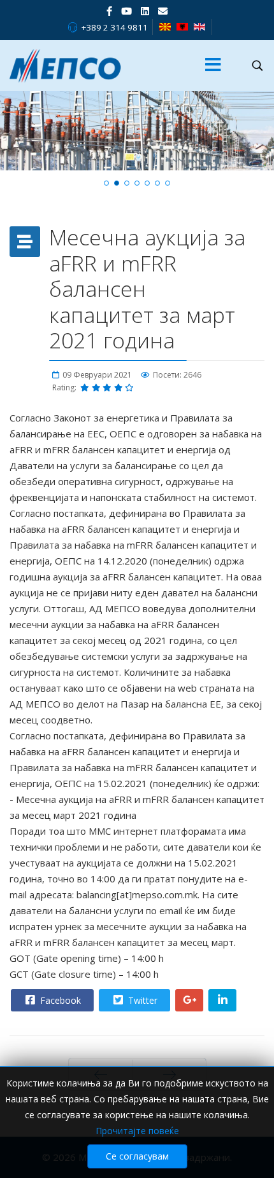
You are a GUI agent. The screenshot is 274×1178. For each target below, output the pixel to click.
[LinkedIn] (145, 10)
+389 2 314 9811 (114, 27)
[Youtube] (126, 10)
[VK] (163, 10)
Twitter (141, 1000)
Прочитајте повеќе (137, 1131)
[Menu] (213, 65)
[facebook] (109, 10)
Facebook (59, 1000)
